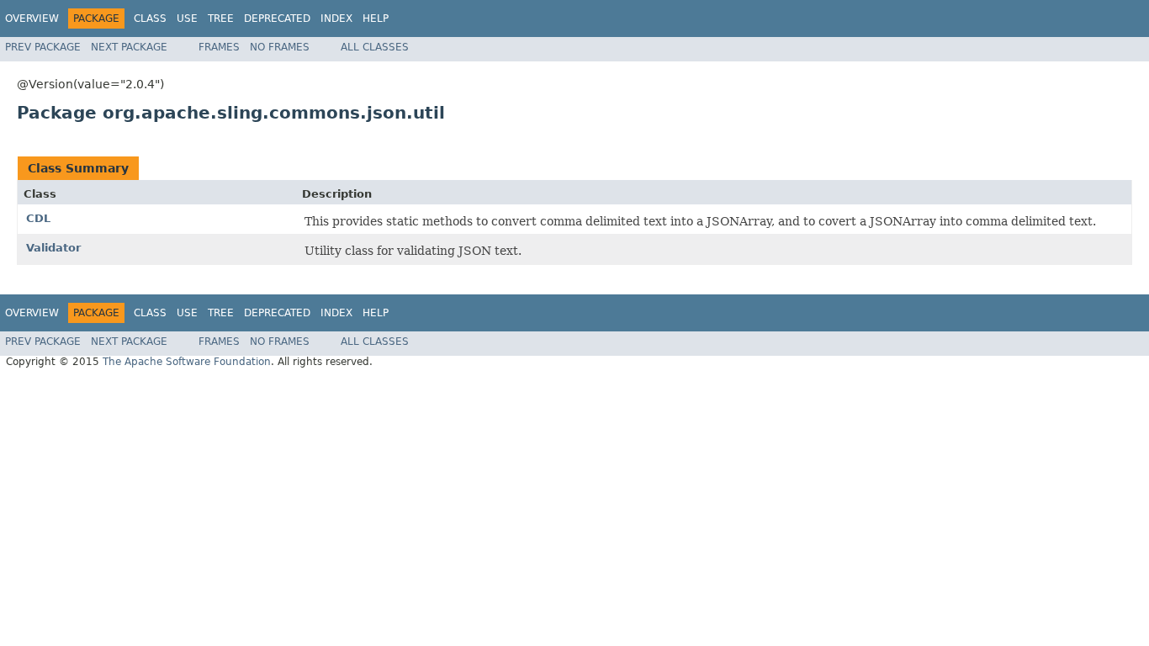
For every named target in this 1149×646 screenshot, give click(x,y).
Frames (219, 47)
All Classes (375, 47)
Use (187, 18)
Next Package (129, 47)
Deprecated (277, 18)
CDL (38, 218)
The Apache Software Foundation (187, 362)
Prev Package (43, 47)
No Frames (280, 47)
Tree (221, 18)
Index (336, 18)
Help (376, 18)
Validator (53, 247)
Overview (32, 18)
